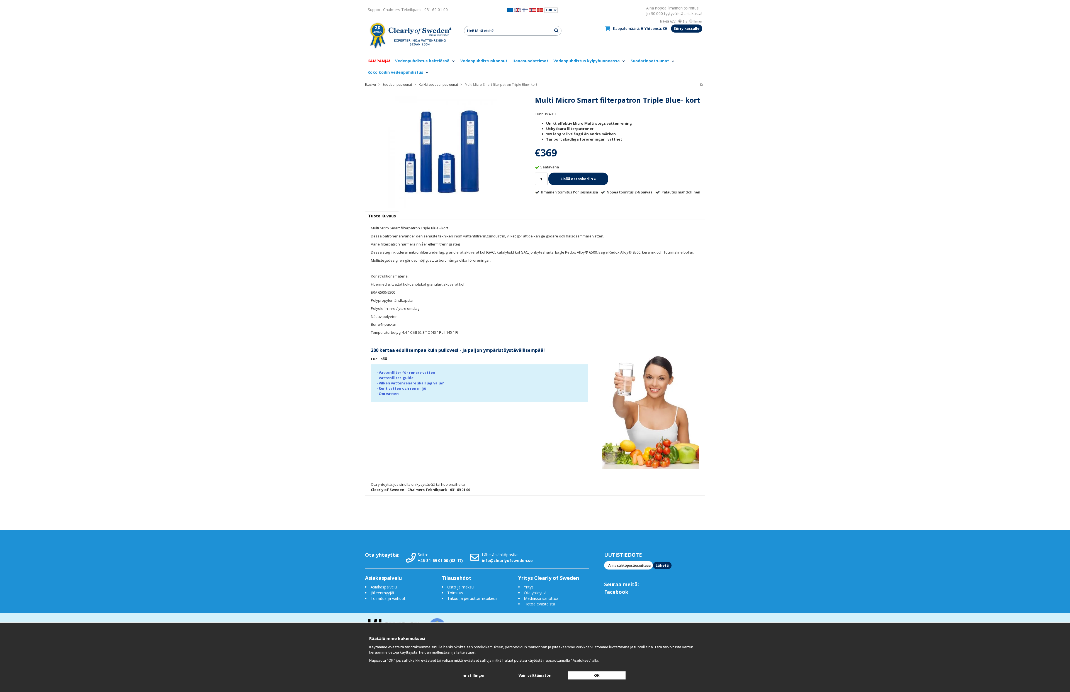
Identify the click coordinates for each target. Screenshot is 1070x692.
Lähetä (662, 565)
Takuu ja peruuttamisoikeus (472, 598)
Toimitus (455, 592)
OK (596, 675)
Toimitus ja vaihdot (388, 598)
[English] (517, 9)
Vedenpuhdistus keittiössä (423, 60)
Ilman (698, 21)
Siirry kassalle (686, 28)
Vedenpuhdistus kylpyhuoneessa (587, 60)
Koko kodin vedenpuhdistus (396, 72)
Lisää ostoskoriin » (578, 178)
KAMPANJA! (379, 60)
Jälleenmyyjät (383, 592)
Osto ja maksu (461, 587)
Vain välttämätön (535, 675)
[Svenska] (510, 9)
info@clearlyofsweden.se (507, 560)
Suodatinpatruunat (650, 60)
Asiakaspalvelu (384, 587)
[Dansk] (540, 9)
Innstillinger (473, 675)
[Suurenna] (441, 151)
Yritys (529, 587)
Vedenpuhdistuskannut (483, 60)
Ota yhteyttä (535, 592)
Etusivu (370, 84)
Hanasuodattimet (530, 60)
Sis (685, 21)
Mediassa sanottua (541, 598)
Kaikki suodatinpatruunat (438, 84)
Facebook (616, 591)
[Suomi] (525, 9)
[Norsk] (532, 9)
